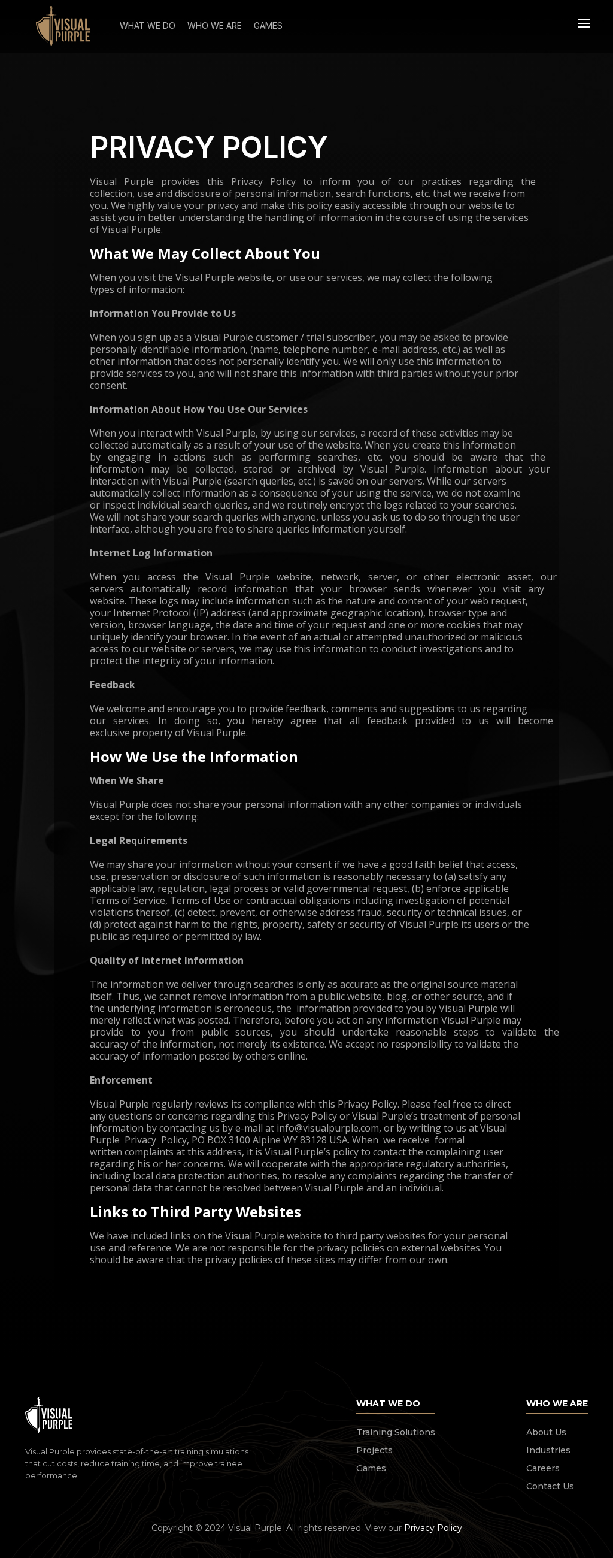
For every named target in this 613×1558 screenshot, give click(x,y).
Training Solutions (395, 1432)
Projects (374, 1450)
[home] (63, 26)
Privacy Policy (433, 1528)
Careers (543, 1468)
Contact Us (550, 1486)
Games (371, 1468)
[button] (584, 26)
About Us (546, 1432)
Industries (548, 1450)
